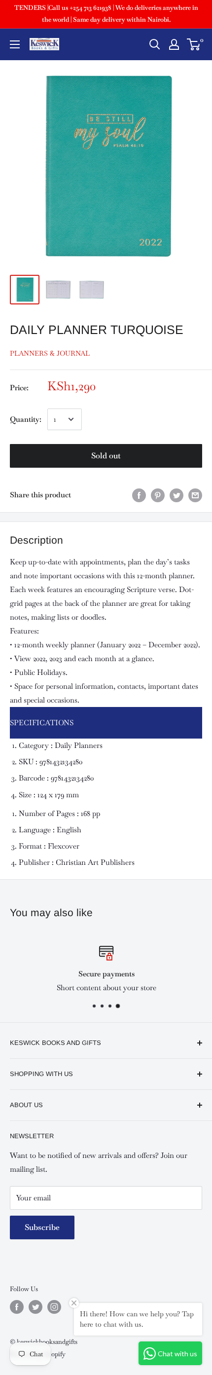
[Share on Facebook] (139, 494)
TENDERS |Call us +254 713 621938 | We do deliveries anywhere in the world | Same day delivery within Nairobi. (106, 13)
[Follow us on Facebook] (17, 1307)
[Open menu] (15, 44)
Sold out (106, 455)
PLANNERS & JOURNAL (50, 353)
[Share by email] (195, 494)
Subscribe (42, 1227)
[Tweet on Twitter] (176, 494)
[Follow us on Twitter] (35, 1307)
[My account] (174, 44)
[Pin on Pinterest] (158, 494)
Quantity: (25, 419)
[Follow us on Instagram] (54, 1307)
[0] (194, 44)
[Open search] (154, 44)
